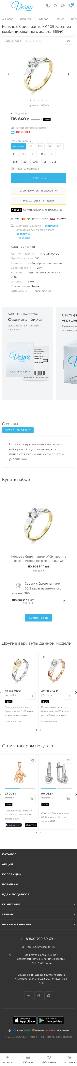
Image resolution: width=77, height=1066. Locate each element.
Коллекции (12, 874)
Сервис (8, 914)
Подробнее (23, 237)
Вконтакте (28, 995)
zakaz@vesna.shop (41, 947)
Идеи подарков (15, 894)
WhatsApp (48, 995)
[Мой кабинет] (63, 6)
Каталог (9, 854)
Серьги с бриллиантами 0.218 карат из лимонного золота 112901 (36, 588)
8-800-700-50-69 (39, 938)
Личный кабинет (17, 924)
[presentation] (8, 74)
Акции (7, 864)
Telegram (38, 995)
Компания (11, 904)
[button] (31, 100)
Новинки (10, 884)
